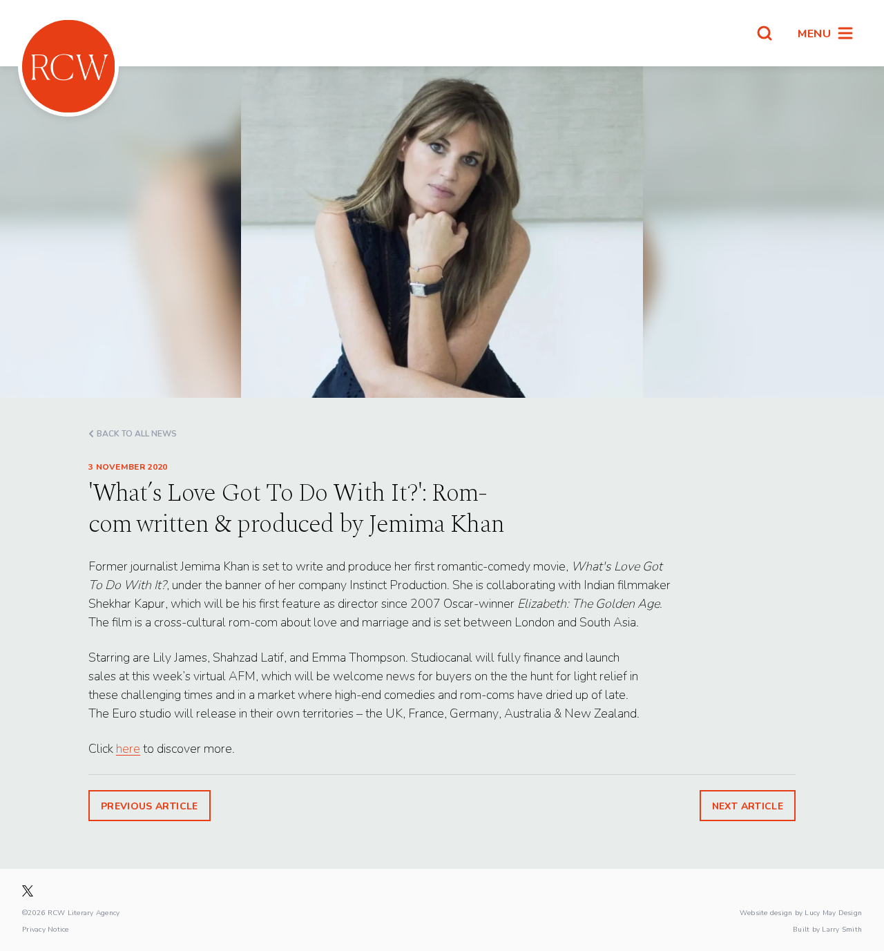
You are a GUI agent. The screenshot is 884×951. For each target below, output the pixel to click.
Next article (747, 805)
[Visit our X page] (27, 890)
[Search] (764, 33)
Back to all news (137, 433)
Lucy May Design (833, 912)
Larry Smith (842, 929)
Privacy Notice (45, 929)
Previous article (149, 805)
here (128, 748)
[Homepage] (68, 66)
